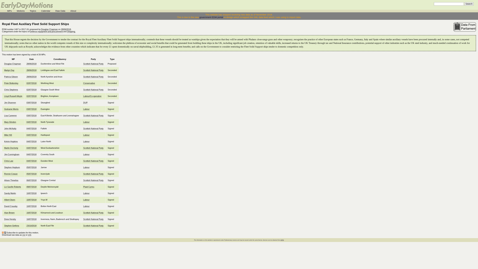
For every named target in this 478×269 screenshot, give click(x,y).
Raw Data (60, 11)
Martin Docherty (11, 148)
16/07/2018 (31, 213)
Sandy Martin (10, 193)
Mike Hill (8, 135)
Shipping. (71, 32)
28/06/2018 (66, 29)
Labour (86, 109)
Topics (33, 11)
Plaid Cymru (88, 187)
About (73, 11)
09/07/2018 (31, 187)
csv (23, 235)
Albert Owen (9, 200)
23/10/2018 (31, 226)
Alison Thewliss (11, 180)
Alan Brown (9, 213)
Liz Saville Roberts (12, 187)
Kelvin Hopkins (11, 141)
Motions (21, 11)
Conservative (89, 83)
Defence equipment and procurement (46, 32)
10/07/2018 (31, 193)
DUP (85, 103)
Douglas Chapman (49, 29)
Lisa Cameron (10, 116)
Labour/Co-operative (92, 96)
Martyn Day (9, 70)
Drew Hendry (10, 219)
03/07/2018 (31, 103)
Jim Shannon (10, 103)
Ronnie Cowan (11, 174)
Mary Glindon (10, 122)
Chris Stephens (11, 90)
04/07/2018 (31, 122)
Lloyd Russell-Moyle (13, 96)
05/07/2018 (31, 167)
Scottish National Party (93, 64)
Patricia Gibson (11, 77)
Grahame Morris (11, 109)
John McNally (10, 129)
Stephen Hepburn (12, 167)
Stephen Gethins (11, 226)
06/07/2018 (31, 180)
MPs (9, 11)
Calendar (45, 11)
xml (29, 235)
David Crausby (10, 206)
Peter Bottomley (11, 83)
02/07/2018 (31, 83)
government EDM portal (211, 17)
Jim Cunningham (11, 154)
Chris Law (8, 161)
